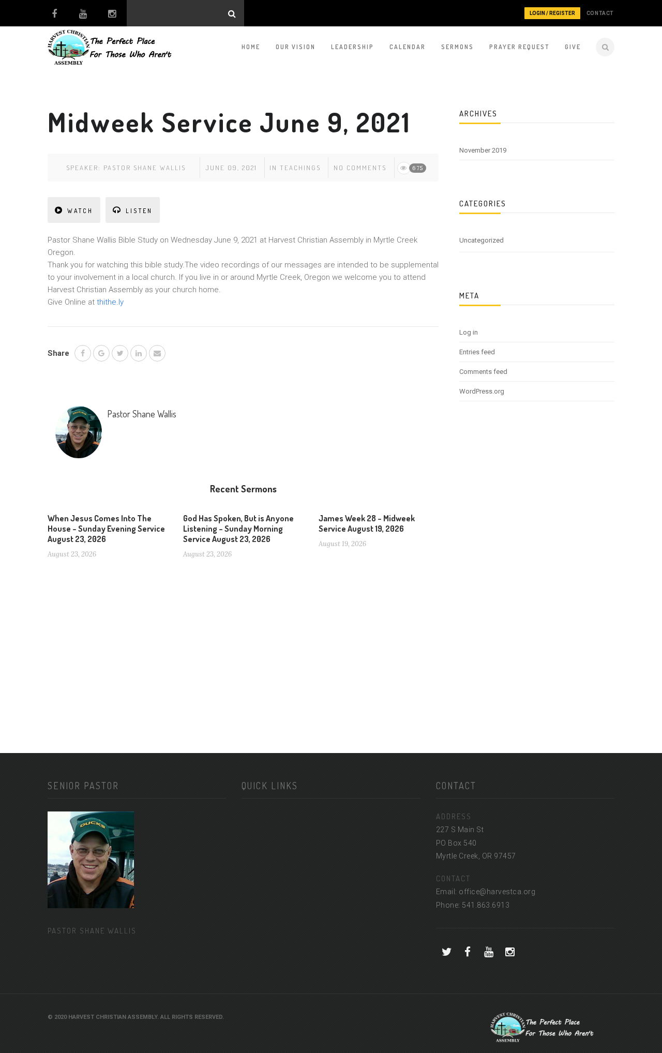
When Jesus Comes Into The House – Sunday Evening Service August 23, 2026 (106, 528)
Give (573, 47)
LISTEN (139, 211)
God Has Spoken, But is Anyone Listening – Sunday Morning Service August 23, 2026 (238, 528)
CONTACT (600, 13)
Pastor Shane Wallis (144, 167)
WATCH (80, 211)
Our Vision (295, 47)
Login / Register (552, 13)
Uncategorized (481, 240)
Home (251, 47)
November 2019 (482, 150)
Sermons (457, 47)
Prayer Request (519, 47)
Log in (468, 332)
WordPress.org (481, 391)
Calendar (407, 47)
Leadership (352, 47)
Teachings (300, 167)
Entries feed (477, 352)
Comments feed (483, 371)
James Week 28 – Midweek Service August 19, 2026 (367, 523)
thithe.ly (110, 302)
